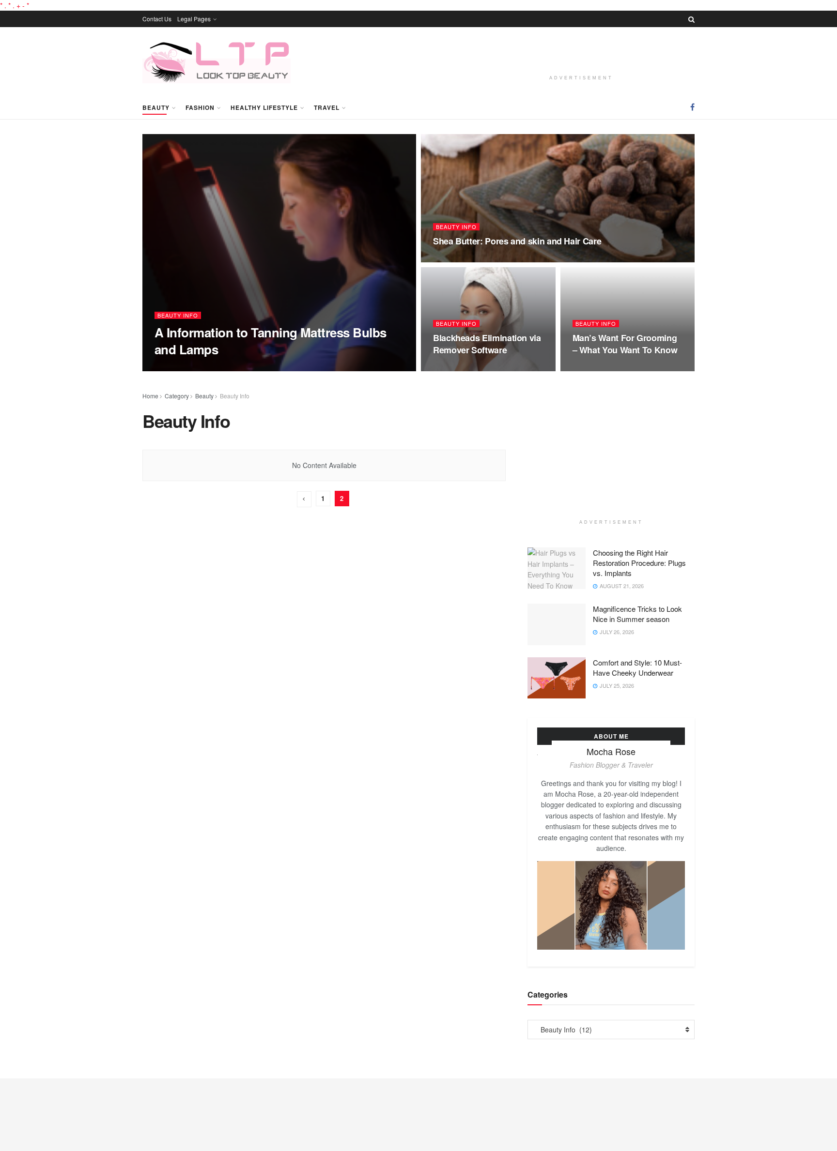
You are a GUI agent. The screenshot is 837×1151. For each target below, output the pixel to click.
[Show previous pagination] (304, 499)
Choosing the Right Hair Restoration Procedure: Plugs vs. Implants (639, 562)
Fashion (200, 107)
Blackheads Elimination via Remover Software (487, 344)
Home (150, 396)
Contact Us (156, 19)
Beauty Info (177, 315)
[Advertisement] (581, 52)
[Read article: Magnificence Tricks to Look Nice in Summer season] (556, 624)
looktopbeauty (187, 368)
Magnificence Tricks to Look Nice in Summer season (637, 614)
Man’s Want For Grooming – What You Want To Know (625, 344)
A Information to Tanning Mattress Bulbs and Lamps (271, 340)
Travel (327, 107)
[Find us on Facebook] (692, 107)
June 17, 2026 (595, 368)
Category (177, 396)
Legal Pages (194, 19)
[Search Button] (691, 19)
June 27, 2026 (456, 368)
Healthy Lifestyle (264, 107)
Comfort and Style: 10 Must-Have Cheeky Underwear (637, 667)
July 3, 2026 (453, 259)
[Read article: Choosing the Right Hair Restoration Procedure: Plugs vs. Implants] (556, 568)
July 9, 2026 (237, 368)
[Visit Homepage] (216, 61)
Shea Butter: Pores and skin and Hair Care (517, 241)
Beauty (156, 107)
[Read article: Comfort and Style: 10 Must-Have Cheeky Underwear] (556, 678)
